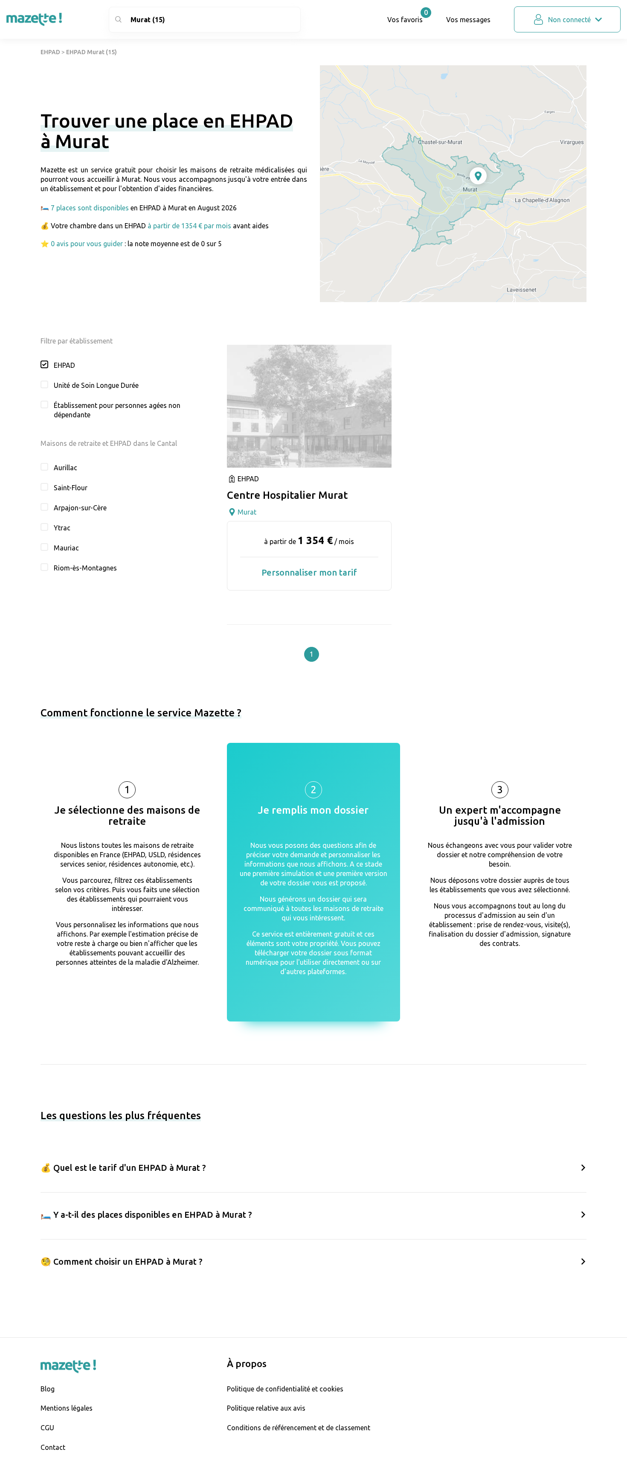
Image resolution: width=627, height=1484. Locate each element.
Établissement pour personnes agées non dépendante (117, 410)
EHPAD (50, 52)
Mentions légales (67, 1408)
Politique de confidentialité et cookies (285, 1389)
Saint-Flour (70, 488)
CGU (47, 1428)
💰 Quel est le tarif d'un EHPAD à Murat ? (123, 1168)
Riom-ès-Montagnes (85, 568)
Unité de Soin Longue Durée (96, 385)
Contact (53, 1447)
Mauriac (66, 548)
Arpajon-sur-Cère (80, 508)
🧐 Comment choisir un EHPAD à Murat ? (122, 1261)
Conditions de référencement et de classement (298, 1428)
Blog (48, 1389)
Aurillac (65, 467)
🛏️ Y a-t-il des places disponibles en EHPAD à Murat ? (146, 1214)
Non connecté (569, 19)
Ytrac (62, 528)
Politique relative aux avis (266, 1408)
